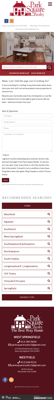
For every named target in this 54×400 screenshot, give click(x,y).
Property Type (27, 297)
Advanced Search (18, 73)
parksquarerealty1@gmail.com (27, 29)
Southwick (10, 229)
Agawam (8, 221)
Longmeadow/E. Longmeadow (21, 266)
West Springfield (13, 236)
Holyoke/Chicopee (14, 280)
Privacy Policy (28, 184)
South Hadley (11, 258)
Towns (27, 206)
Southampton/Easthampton (19, 243)
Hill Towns (10, 273)
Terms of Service (37, 184)
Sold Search (37, 73)
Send (6, 180)
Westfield (9, 214)
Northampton (11, 251)
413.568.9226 (44, 26)
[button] (49, 67)
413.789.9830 (21, 26)
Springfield (10, 288)
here (40, 96)
